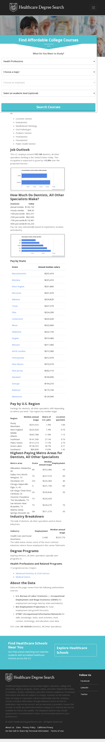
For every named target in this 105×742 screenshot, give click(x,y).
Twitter (84, 694)
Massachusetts (19, 273)
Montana (16, 280)
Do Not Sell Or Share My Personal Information (27, 730)
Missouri (16, 344)
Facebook (85, 680)
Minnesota (17, 396)
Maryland (16, 377)
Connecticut (17, 318)
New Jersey (17, 370)
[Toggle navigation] (93, 7)
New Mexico (18, 364)
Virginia (15, 338)
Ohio (14, 312)
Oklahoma (16, 331)
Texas (15, 306)
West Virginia (18, 286)
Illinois (15, 325)
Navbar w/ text (37, 7)
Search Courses (48, 107)
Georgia (15, 383)
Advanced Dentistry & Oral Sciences (32, 573)
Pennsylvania (18, 357)
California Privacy (45, 727)
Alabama (16, 299)
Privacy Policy (29, 727)
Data (18, 727)
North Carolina (18, 351)
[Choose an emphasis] (48, 82)
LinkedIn (84, 687)
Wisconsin (16, 293)
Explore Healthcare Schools (72, 650)
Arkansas (16, 390)
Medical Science (23, 577)
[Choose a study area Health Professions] (48, 61)
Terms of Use (57, 730)
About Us (9, 727)
